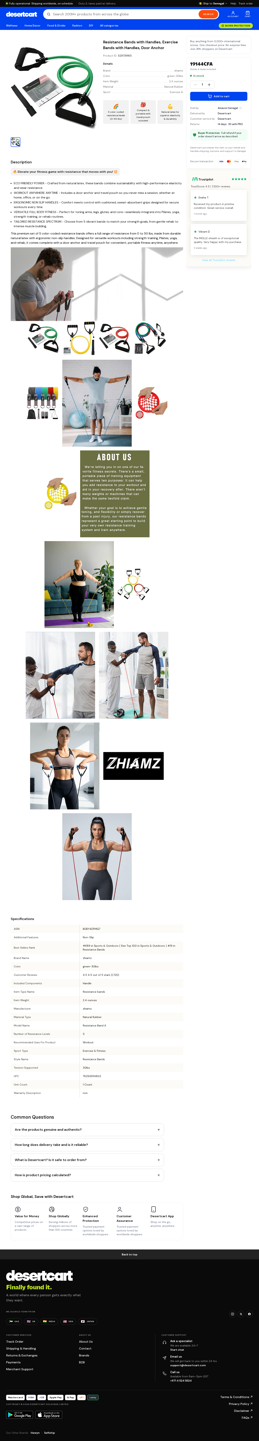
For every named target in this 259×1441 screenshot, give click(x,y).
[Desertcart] (21, 14)
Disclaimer (243, 1411)
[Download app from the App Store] (48, 1415)
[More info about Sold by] (240, 108)
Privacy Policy (241, 1404)
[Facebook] (249, 1314)
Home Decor (33, 25)
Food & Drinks (56, 25)
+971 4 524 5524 (181, 1380)
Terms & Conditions (236, 1397)
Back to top (129, 1254)
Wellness (12, 25)
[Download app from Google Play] (19, 1415)
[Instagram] (232, 1314)
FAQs (247, 1418)
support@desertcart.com (188, 1365)
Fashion (77, 25)
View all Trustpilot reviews (218, 260)
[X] (241, 1314)
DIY (91, 25)
